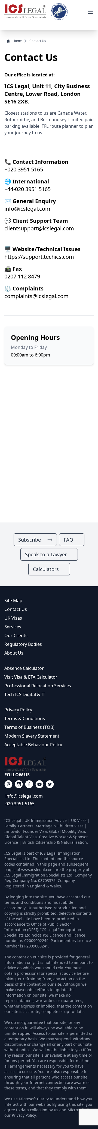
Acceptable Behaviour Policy (33, 745)
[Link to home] (25, 11)
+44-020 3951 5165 (27, 189)
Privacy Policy (18, 710)
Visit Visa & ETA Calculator (30, 677)
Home (17, 41)
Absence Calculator (24, 668)
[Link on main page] (49, 764)
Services (12, 627)
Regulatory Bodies (23, 644)
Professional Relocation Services (37, 686)
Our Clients (15, 635)
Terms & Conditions (24, 718)
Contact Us (15, 609)
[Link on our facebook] (8, 784)
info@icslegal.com (27, 208)
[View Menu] (90, 11)
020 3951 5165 (20, 804)
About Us (13, 653)
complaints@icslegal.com (36, 296)
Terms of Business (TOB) (29, 727)
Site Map (13, 601)
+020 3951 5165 (23, 169)
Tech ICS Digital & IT (24, 694)
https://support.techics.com (39, 256)
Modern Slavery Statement (31, 736)
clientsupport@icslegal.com (39, 228)
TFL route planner (60, 126)
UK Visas (13, 618)
